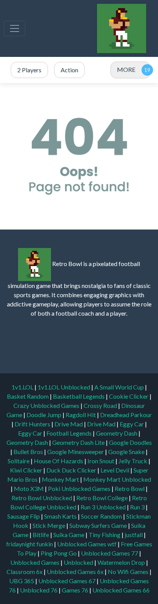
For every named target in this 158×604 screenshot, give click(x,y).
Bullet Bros (28, 451)
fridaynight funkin (30, 543)
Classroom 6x (25, 571)
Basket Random (28, 396)
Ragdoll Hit (81, 414)
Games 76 (75, 590)
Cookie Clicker (129, 396)
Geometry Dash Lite (79, 442)
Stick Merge (49, 525)
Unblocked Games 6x (75, 571)
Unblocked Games (35, 562)
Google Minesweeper (76, 451)
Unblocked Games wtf (87, 543)
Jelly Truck (133, 460)
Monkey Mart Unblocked (117, 479)
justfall (134, 534)
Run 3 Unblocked (104, 507)
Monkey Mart (61, 479)
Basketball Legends (79, 396)
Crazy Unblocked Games (47, 405)
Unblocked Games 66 (121, 590)
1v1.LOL (23, 387)
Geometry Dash (117, 433)
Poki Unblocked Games (80, 488)
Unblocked (79, 562)
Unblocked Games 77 (110, 553)
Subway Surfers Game (98, 525)
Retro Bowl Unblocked (42, 497)
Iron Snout (101, 460)
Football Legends (69, 433)
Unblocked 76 (39, 590)
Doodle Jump (44, 414)
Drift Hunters (33, 424)
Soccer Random (102, 516)
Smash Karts (61, 516)
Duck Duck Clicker (71, 470)
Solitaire (19, 460)
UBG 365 (21, 580)
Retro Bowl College (102, 497)
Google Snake (127, 451)
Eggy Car (132, 424)
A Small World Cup (119, 387)
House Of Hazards (59, 460)
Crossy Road (101, 405)
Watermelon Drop (121, 562)
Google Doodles (130, 442)
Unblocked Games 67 (66, 580)
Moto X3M (29, 488)
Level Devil (115, 470)
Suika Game (69, 534)
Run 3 (138, 507)
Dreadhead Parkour (126, 414)
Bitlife (41, 534)
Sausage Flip (24, 516)
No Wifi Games (128, 571)
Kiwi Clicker (26, 470)
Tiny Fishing (105, 534)
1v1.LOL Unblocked (64, 387)
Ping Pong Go (59, 553)
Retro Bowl (130, 488)
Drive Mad (69, 424)
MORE (126, 69)
